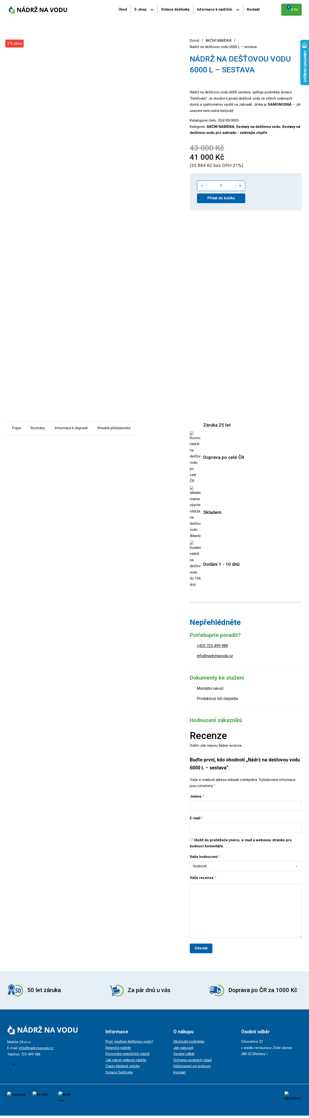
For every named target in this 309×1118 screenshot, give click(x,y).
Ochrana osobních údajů (192, 1060)
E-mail (196, 818)
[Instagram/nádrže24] (18, 1064)
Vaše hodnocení (205, 857)
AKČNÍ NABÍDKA (218, 40)
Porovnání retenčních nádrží (127, 1054)
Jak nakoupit (183, 1048)
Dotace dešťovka (175, 9)
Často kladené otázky (122, 1066)
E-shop (140, 9)
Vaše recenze (203, 878)
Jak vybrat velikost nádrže (125, 1060)
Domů (194, 40)
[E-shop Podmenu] (153, 10)
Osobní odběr (184, 1054)
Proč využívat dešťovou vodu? (129, 1041)
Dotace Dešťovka (119, 1072)
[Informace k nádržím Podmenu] (239, 10)
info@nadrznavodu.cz (215, 656)
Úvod (123, 9)
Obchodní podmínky (188, 1041)
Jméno (197, 796)
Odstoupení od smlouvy (192, 1066)
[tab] (16, 428)
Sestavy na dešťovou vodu (258, 126)
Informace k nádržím (214, 9)
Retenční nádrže (118, 1048)
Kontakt (253, 9)
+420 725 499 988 (212, 645)
